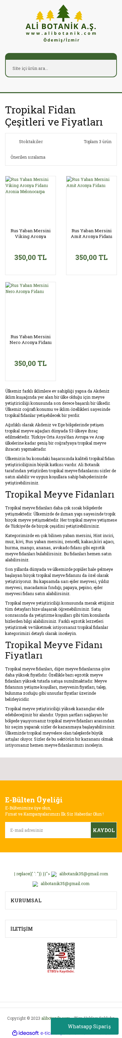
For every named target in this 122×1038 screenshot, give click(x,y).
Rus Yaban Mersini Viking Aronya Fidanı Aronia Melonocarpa (30, 233)
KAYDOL (104, 830)
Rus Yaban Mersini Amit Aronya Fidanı (91, 233)
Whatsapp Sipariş (89, 1026)
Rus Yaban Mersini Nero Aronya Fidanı (30, 339)
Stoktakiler (31, 141)
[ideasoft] (25, 1033)
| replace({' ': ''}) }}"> (61, 873)
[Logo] (61, 23)
